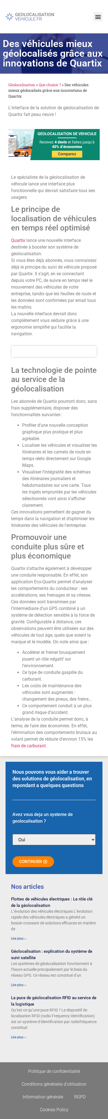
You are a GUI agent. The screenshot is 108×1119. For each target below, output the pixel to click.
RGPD (80, 1097)
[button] (97, 16)
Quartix (18, 240)
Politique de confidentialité (54, 1071)
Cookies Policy (54, 1109)
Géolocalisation (21, 84)
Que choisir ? (50, 84)
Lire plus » (18, 939)
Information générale (43, 1097)
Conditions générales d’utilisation (54, 1084)
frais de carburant (28, 745)
